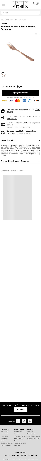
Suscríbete (11, 123)
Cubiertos (22, 19)
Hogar (2, 19)
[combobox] (20, 13)
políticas (29, 133)
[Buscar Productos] (36, 13)
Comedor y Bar (11, 19)
